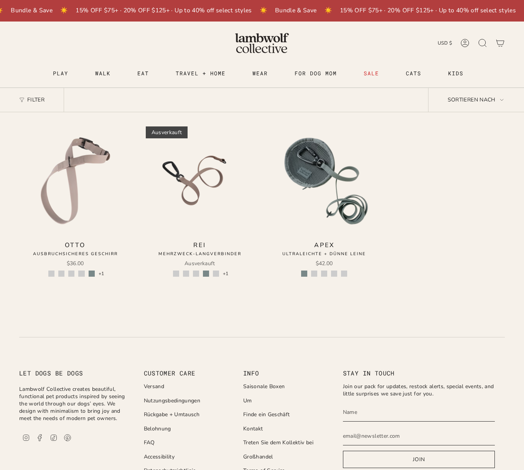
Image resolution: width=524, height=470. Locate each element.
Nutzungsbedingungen (172, 400)
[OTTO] (75, 181)
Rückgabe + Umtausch (172, 414)
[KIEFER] (71, 274)
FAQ (149, 442)
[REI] (200, 181)
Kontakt (253, 428)
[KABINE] (61, 274)
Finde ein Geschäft (266, 414)
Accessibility (159, 456)
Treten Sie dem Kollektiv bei (278, 442)
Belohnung (157, 428)
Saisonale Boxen (264, 386)
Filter (35, 99)
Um (247, 400)
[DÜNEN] (51, 274)
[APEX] (324, 181)
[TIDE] (92, 274)
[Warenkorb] (500, 43)
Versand (154, 386)
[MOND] (81, 274)
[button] (60, 74)
